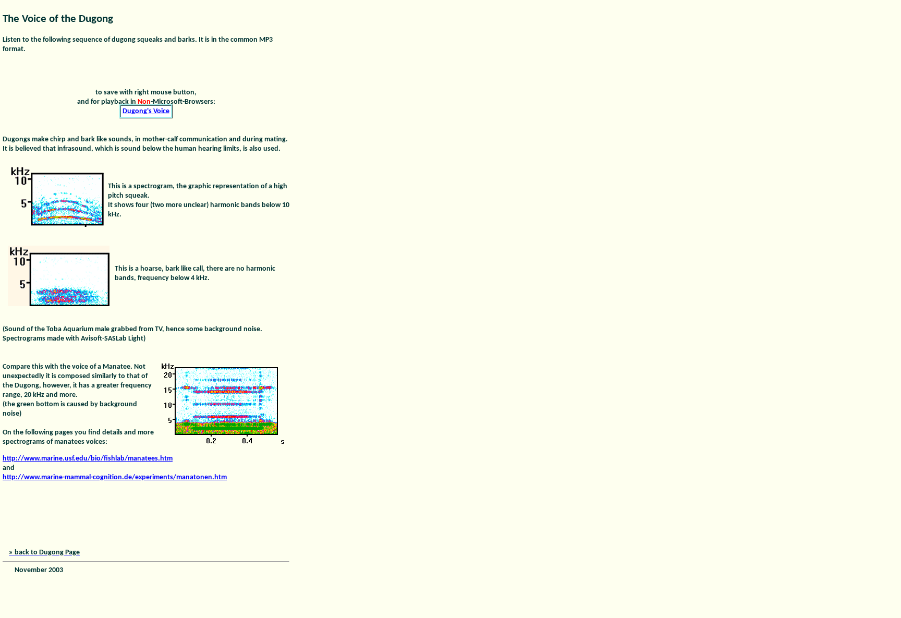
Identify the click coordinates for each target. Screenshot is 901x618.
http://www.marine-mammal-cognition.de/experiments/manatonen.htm (115, 477)
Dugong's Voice (146, 111)
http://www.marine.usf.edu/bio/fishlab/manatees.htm (88, 459)
